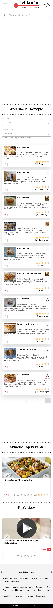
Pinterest (18, 596)
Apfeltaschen (23, 147)
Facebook (7, 596)
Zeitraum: (6, 118)
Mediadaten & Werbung (23, 587)
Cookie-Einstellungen (12, 581)
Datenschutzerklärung (12, 590)
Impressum (30, 590)
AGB (48, 587)
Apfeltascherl (23, 375)
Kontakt (6, 587)
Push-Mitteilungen (40, 578)
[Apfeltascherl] (10, 378)
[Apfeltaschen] (10, 150)
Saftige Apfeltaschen (26, 349)
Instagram (40, 596)
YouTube (29, 596)
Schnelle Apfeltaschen (27, 324)
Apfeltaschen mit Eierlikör (29, 273)
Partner (39, 587)
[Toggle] (47, 5)
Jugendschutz (44, 590)
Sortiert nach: (8, 129)
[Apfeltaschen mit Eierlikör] (10, 277)
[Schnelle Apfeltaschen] (10, 328)
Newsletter (24, 578)
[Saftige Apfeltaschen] (10, 353)
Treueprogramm (10, 578)
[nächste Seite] (48, 400)
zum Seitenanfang (26, 572)
